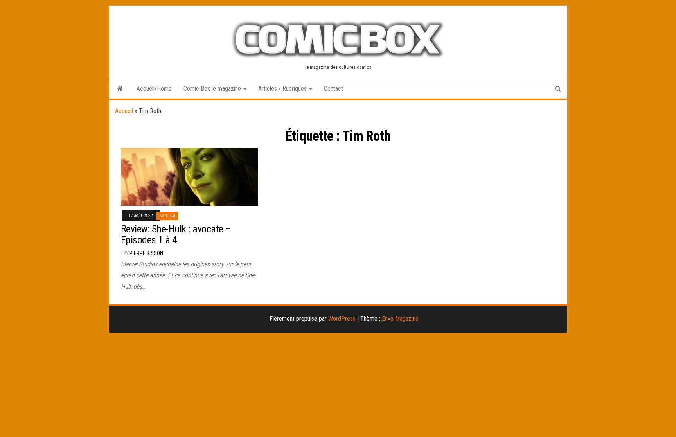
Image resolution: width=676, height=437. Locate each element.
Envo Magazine (400, 318)
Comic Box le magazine (213, 88)
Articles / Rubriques (283, 88)
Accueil (124, 111)
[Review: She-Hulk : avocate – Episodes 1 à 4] (189, 176)
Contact (333, 88)
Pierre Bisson (146, 253)
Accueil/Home (154, 88)
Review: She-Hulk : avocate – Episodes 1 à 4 (176, 234)
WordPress (342, 318)
